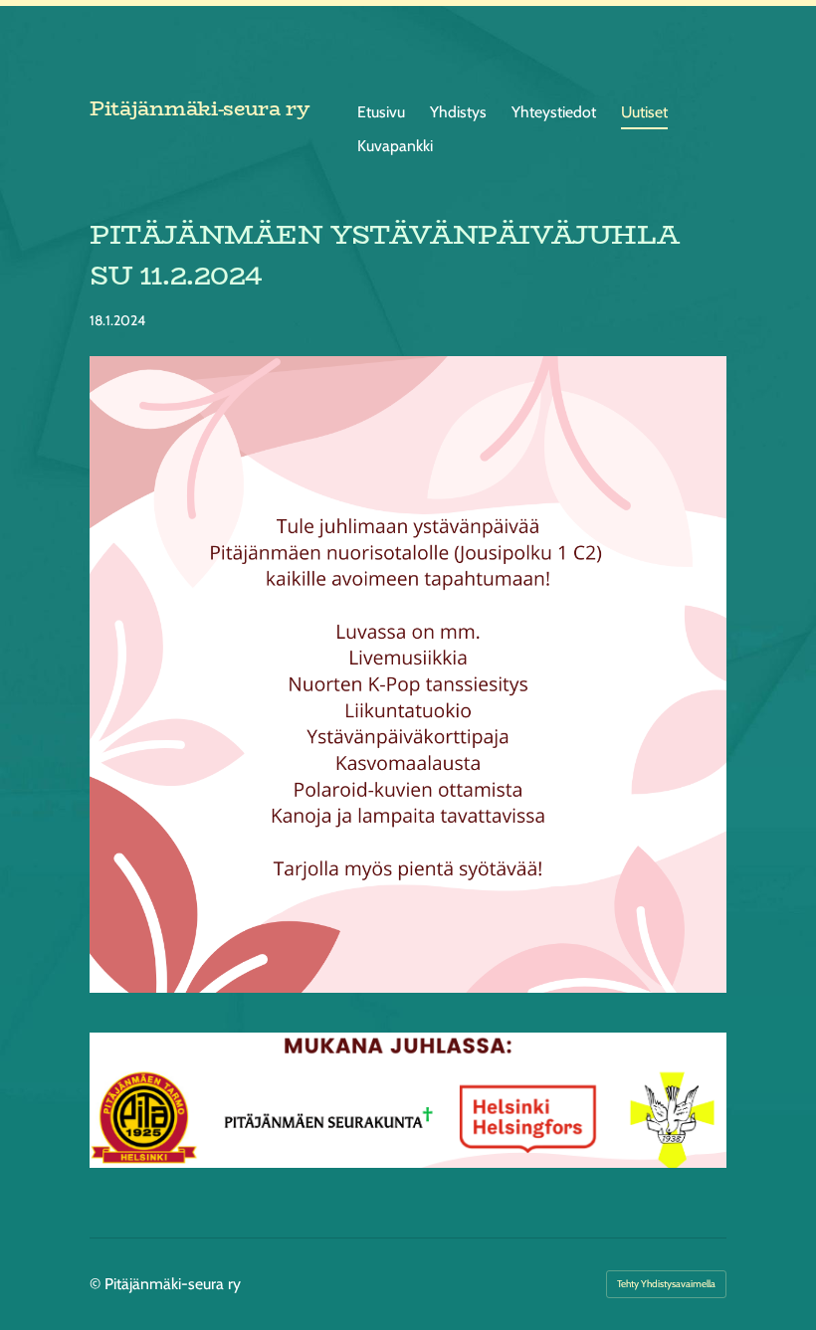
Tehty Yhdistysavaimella (666, 1283)
